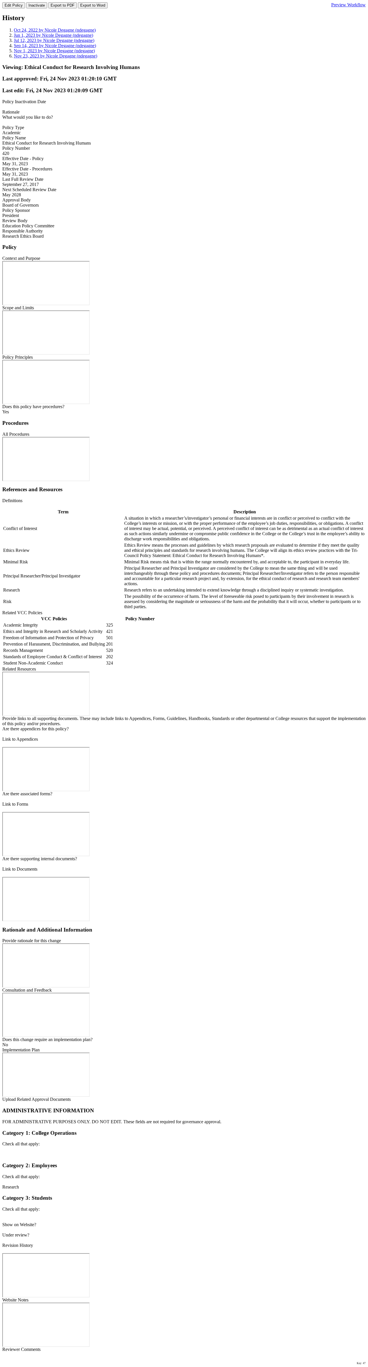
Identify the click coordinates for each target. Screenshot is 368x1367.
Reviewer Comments (21, 1349)
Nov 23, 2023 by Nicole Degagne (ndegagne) (55, 55)
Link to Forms (15, 804)
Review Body (15, 220)
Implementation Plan (21, 1049)
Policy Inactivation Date (24, 101)
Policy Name (14, 137)
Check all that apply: (21, 1143)
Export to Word (92, 5)
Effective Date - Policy (23, 158)
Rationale (11, 112)
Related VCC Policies (22, 612)
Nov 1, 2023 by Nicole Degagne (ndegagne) (54, 50)
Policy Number (16, 148)
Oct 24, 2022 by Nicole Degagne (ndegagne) (55, 30)
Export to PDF (62, 5)
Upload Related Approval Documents (36, 1099)
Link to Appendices (20, 739)
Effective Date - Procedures (27, 168)
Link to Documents (19, 869)
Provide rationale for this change (31, 940)
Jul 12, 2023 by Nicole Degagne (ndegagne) (54, 40)
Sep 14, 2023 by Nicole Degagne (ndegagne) (55, 45)
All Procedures (15, 434)
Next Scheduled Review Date (29, 189)
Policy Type (13, 127)
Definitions (12, 500)
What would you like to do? (27, 117)
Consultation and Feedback (27, 990)
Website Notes (15, 1299)
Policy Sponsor (16, 210)
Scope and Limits (18, 307)
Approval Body (16, 199)
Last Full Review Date (22, 179)
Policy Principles (17, 357)
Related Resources (19, 669)
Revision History (17, 1245)
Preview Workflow (348, 4)
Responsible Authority (22, 231)
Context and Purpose (21, 258)
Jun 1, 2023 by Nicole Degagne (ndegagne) (53, 35)
